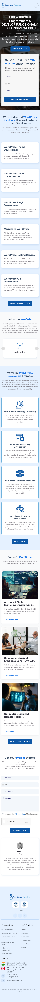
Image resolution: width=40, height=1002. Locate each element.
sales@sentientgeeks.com (15, 980)
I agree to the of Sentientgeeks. (21, 814)
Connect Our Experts (20, 303)
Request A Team (20, 49)
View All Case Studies (20, 742)
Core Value (24, 933)
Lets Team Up (20, 541)
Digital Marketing (6, 953)
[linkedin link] (25, 915)
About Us (24, 929)
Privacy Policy (20, 814)
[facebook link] (15, 915)
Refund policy (25, 995)
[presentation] (3, 348)
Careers (24, 947)
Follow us (20, 910)
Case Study (25, 937)
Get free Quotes (20, 830)
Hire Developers (26, 940)
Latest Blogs (25, 944)
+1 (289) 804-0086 (12, 977)
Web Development (7, 929)
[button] (36, 5)
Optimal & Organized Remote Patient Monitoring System (16, 717)
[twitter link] (20, 915)
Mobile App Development (9, 933)
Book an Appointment (20, 99)
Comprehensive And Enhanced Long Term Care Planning (19, 661)
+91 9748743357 (12, 975)
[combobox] (8, 83)
